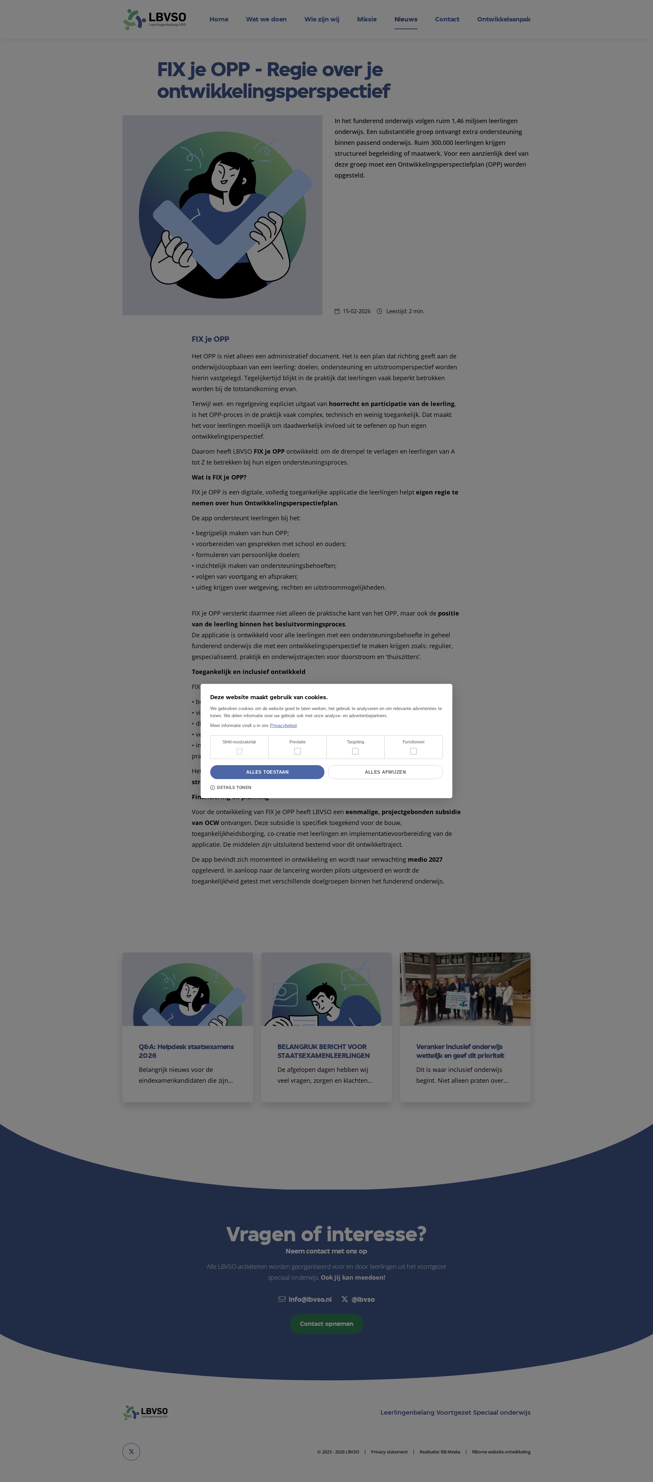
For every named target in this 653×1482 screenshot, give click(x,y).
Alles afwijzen (385, 772)
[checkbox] (297, 751)
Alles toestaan (267, 772)
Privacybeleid (283, 725)
